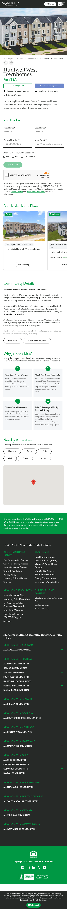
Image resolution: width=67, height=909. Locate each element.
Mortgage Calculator (13, 603)
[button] (33, 482)
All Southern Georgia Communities (22, 718)
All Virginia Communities (16, 815)
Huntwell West (32, 58)
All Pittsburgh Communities (18, 787)
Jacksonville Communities (17, 681)
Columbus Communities (16, 769)
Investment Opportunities (47, 582)
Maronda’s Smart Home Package (46, 566)
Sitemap (7, 621)
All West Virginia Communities (19, 829)
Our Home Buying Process (15, 563)
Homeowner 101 (42, 608)
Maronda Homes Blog (13, 595)
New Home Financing (13, 614)
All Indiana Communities (16, 704)
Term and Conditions (36, 191)
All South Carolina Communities (20, 801)
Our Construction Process (15, 560)
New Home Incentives (45, 557)
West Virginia (8, 58)
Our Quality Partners (44, 571)
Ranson (20, 58)
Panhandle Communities (16, 690)
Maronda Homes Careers (15, 567)
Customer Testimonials (14, 606)
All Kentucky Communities (17, 732)
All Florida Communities (16, 664)
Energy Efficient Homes (45, 578)
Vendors (7, 582)
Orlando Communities (15, 668)
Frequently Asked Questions (16, 599)
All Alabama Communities (17, 650)
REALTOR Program (12, 617)
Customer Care (42, 605)
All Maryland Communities (17, 746)
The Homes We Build (45, 574)
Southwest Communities (16, 677)
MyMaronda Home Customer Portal (48, 600)
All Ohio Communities (14, 760)
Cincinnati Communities (16, 764)
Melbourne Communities (16, 686)
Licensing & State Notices (15, 578)
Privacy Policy (17, 191)
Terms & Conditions (39, 900)
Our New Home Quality (46, 560)
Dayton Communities (14, 773)
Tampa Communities (13, 672)
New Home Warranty (13, 610)
